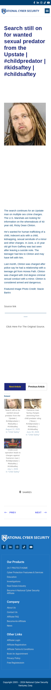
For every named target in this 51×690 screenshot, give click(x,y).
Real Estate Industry (16, 586)
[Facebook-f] (34, 2)
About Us (11, 607)
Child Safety (14, 86)
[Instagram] (41, 2)
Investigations (13, 581)
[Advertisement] (25, 176)
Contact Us (12, 612)
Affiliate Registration (16, 644)
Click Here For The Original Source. (25, 326)
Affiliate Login (13, 640)
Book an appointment (17, 653)
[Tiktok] (45, 2)
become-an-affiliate (16, 621)
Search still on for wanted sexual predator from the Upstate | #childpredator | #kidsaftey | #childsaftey (12, 418)
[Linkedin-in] (38, 2)
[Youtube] (48, 2)
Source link (10, 306)
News (9, 625)
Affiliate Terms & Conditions (20, 649)
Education (12, 577)
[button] (47, 10)
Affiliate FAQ (13, 616)
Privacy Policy (13, 658)
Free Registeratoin (15, 662)
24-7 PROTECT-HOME (17, 568)
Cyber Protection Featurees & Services (25, 572)
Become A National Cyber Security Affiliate (23, 592)
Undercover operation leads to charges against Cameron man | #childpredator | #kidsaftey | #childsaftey (13, 458)
